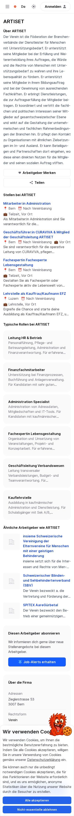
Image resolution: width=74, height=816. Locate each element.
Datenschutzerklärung (43, 760)
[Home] (15, 6)
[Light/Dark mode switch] (34, 6)
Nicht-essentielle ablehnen (37, 809)
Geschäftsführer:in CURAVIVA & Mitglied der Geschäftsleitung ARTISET (36, 234)
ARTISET (13, 21)
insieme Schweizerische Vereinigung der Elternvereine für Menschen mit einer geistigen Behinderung (46, 546)
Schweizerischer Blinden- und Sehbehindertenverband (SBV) (46, 580)
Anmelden (53, 7)
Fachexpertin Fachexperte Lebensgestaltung (25, 262)
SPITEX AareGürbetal (40, 605)
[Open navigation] (7, 6)
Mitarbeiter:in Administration (27, 203)
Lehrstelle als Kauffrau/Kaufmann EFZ (34, 294)
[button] (37, 345)
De (23, 7)
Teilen (39, 182)
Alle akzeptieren (37, 800)
